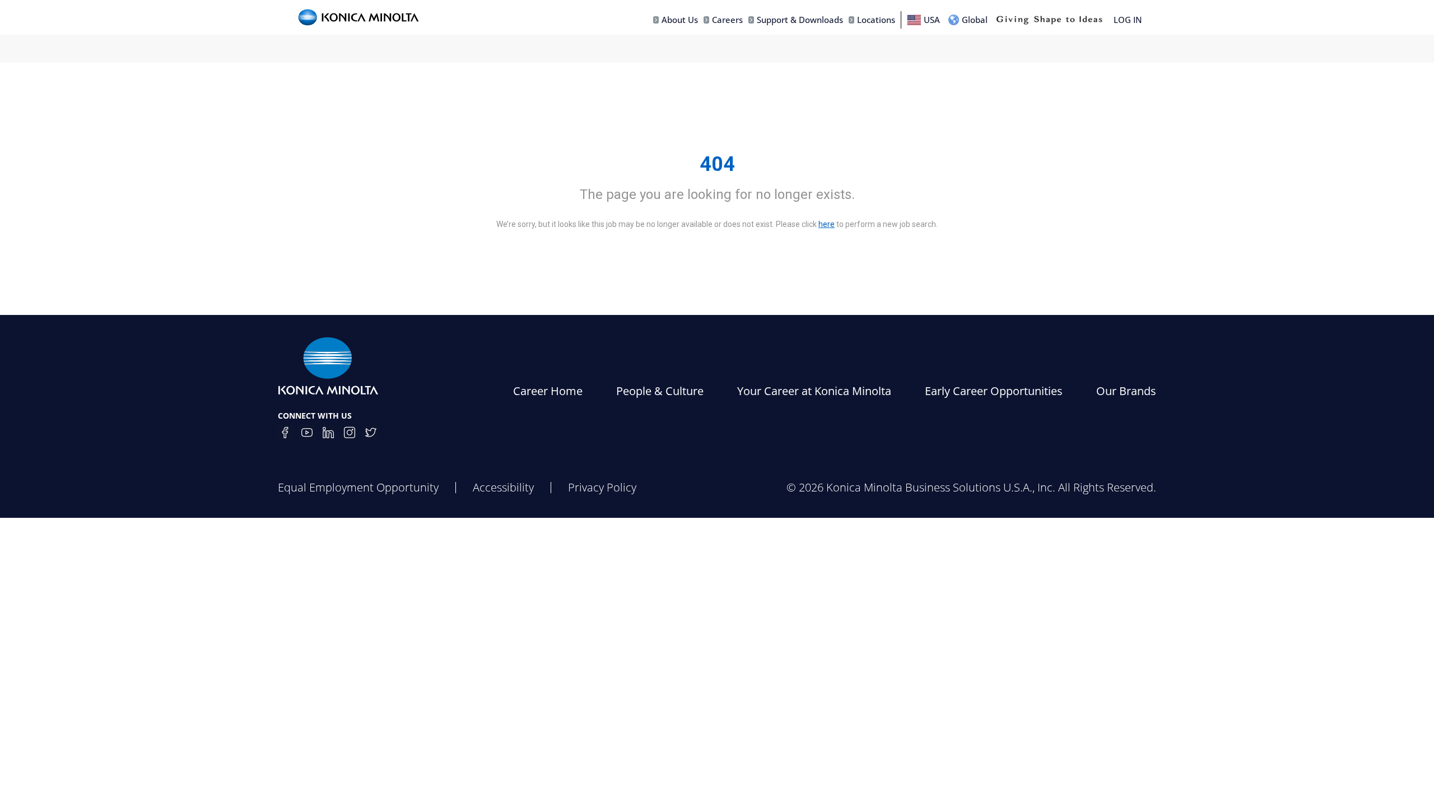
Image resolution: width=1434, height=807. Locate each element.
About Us (680, 19)
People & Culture (660, 390)
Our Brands (1126, 390)
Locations (876, 19)
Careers (727, 19)
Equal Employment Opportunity (358, 487)
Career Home (548, 390)
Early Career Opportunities (994, 390)
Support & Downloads (800, 19)
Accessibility (503, 487)
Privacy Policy (602, 487)
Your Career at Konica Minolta (814, 390)
